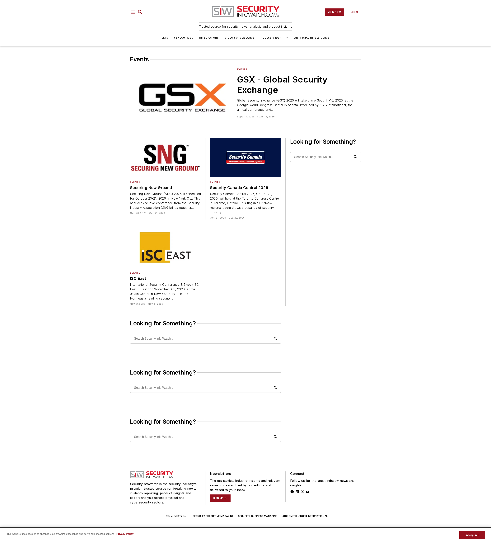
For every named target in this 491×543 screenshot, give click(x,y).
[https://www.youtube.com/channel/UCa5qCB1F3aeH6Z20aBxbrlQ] (308, 492)
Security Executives (177, 37)
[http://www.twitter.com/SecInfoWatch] (302, 492)
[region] (245, 535)
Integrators (209, 37)
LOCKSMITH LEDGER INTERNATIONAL (305, 516)
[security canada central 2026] (245, 157)
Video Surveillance (240, 37)
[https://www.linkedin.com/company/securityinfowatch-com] (297, 492)
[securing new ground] (165, 157)
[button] (133, 12)
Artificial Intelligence (312, 37)
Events (242, 69)
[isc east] (165, 248)
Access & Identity (274, 37)
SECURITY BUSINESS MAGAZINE (257, 516)
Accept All (472, 535)
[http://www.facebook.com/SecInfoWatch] (292, 492)
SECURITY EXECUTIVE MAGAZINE (213, 516)
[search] (140, 12)
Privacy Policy (124, 533)
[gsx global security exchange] (182, 96)
